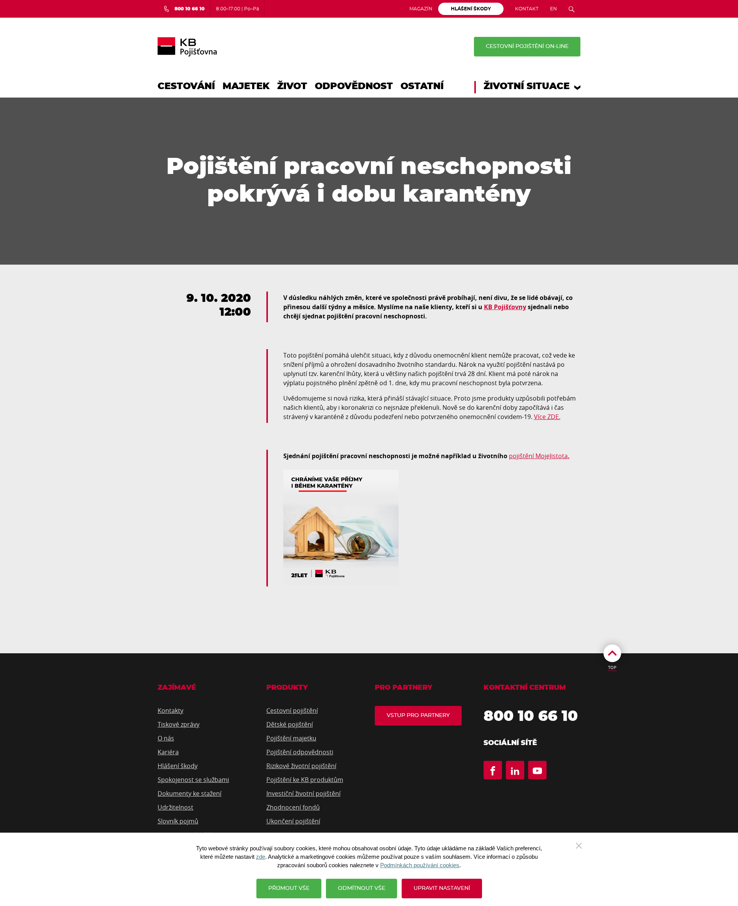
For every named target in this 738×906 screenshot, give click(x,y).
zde (260, 857)
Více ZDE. (547, 416)
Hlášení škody (178, 766)
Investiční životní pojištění (303, 793)
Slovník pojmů (178, 821)
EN (553, 9)
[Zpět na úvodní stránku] (187, 46)
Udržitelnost (175, 807)
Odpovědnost (354, 86)
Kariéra (168, 752)
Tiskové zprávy (178, 724)
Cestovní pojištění (292, 710)
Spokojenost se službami (193, 779)
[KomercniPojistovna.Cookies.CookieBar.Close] (579, 845)
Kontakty (170, 710)
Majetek (246, 86)
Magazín (420, 9)
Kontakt (527, 9)
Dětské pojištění (289, 724)
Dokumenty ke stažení (189, 793)
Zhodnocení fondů (293, 807)
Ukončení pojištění (293, 821)
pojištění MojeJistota (538, 456)
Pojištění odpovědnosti (299, 752)
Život (292, 86)
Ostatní (422, 86)
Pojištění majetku (291, 738)
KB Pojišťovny (505, 307)
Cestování (186, 86)
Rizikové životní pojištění (301, 766)
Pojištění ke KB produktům (304, 779)
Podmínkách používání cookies (419, 865)
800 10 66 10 (531, 716)
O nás (166, 738)
